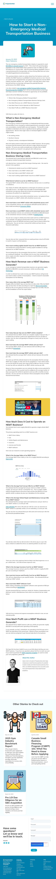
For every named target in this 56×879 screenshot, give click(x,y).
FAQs (45, 863)
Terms (4, 862)
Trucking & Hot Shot (7, 869)
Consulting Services (21, 867)
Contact (31, 866)
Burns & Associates (41, 286)
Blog (44, 864)
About (31, 863)
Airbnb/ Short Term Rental (7, 873)
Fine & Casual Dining (7, 868)
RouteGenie (16, 348)
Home (31, 861)
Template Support (47, 861)
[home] (8, 4)
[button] (52, 4)
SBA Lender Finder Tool (20, 871)
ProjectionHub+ (20, 865)
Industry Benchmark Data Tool (21, 874)
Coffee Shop (5, 866)
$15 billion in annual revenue (14, 66)
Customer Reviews (47, 866)
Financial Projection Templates (21, 863)
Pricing (31, 864)
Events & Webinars (47, 869)
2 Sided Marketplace (7, 871)
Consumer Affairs (25, 206)
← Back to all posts (8, 19)
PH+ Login (19, 868)
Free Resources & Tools (48, 867)
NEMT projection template (29, 653)
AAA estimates (10, 506)
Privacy (8, 862)
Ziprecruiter (9, 459)
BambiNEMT (21, 587)
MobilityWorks (38, 214)
